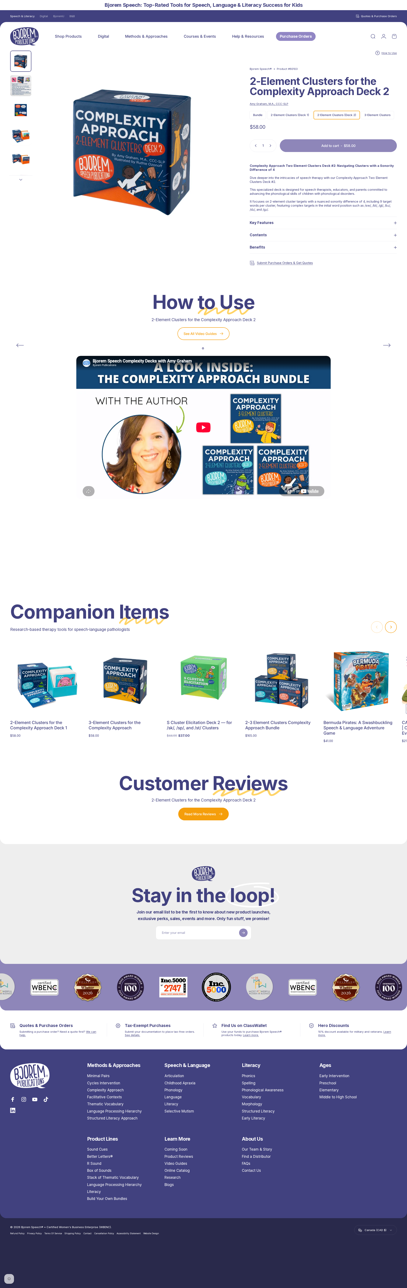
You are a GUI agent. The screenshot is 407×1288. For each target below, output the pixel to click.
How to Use (389, 53)
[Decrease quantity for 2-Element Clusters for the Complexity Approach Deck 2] (255, 146)
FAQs (246, 1163)
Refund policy (17, 1233)
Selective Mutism (179, 1111)
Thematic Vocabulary (105, 1104)
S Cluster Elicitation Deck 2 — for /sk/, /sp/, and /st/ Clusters (199, 725)
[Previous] (20, 345)
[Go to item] (20, 61)
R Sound (94, 1163)
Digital (44, 16)
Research (172, 1177)
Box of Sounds (99, 1170)
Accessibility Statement (129, 1233)
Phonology (173, 1090)
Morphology (252, 1104)
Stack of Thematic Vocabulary (113, 1177)
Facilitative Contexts (104, 1097)
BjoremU (58, 16)
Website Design (151, 1233)
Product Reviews (178, 1156)
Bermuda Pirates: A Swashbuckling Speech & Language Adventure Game (357, 728)
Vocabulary (251, 1097)
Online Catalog (177, 1170)
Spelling (248, 1083)
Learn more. (251, 1035)
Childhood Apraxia (179, 1083)
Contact (87, 1233)
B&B (72, 16)
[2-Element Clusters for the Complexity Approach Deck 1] (47, 679)
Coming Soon (175, 1149)
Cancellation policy (104, 1233)
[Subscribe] (243, 933)
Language (173, 1097)
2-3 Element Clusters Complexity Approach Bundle (278, 725)
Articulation (174, 1076)
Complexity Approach (105, 1090)
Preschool (327, 1083)
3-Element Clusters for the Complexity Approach (115, 725)
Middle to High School (338, 1097)
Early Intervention (334, 1076)
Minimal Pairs (98, 1076)
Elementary (329, 1090)
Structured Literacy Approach (112, 1118)
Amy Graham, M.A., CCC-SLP (269, 103)
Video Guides (175, 1163)
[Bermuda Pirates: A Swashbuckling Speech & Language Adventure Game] (360, 679)
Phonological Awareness (263, 1090)
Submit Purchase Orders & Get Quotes (285, 263)
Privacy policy (34, 1233)
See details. (132, 1035)
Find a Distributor (256, 1156)
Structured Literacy (258, 1111)
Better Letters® (100, 1156)
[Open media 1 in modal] (133, 148)
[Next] (220, 158)
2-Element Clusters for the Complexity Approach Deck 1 (38, 725)
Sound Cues (97, 1149)
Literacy (171, 1104)
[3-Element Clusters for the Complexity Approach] (125, 679)
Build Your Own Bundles (107, 1199)
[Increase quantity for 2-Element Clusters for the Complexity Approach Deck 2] (271, 146)
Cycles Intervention (103, 1083)
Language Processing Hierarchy (114, 1111)
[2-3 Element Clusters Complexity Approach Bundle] (282, 679)
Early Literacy (253, 1118)
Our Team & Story (257, 1149)
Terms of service (53, 1233)
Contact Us (251, 1170)
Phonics (248, 1076)
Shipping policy (72, 1233)
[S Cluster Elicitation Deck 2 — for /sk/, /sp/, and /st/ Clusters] (203, 679)
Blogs (169, 1185)
